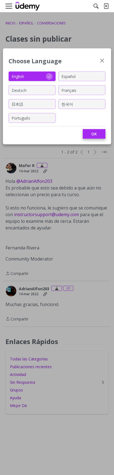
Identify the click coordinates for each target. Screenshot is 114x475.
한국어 (67, 104)
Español (68, 76)
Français (68, 90)
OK (94, 134)
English (18, 76)
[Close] (102, 61)
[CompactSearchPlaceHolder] (96, 6)
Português (21, 117)
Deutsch (19, 90)
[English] (27, 6)
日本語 (17, 104)
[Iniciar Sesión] (106, 6)
